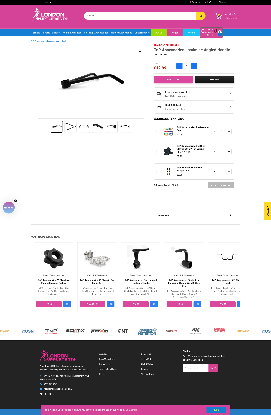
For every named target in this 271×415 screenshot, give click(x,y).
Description (163, 215)
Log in (186, 2)
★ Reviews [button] (268, 211)
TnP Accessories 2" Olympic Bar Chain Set (94, 281)
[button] (9, 208)
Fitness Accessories (121, 32)
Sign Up (213, 368)
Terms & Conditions (108, 369)
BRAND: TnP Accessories (166, 45)
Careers (144, 369)
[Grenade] (236, 329)
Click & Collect (147, 364)
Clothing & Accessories (96, 32)
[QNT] (115, 327)
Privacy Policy (105, 364)
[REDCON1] (212, 329)
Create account (199, 2)
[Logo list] (68, 331)
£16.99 (133, 304)
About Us (103, 354)
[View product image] (57, 127)
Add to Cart (173, 79)
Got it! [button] (216, 410)
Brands (36, 32)
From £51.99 (90, 304)
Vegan (175, 32)
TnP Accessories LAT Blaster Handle (225, 281)
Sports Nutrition (51, 32)
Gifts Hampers (142, 32)
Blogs (101, 374)
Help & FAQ (146, 359)
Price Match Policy (107, 359)
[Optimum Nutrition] (188, 329)
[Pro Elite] (164, 329)
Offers (191, 32)
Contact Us (146, 354)
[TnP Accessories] (44, 329)
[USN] (20, 329)
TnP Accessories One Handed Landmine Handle (138, 281)
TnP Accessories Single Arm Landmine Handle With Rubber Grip (181, 283)
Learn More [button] (131, 410)
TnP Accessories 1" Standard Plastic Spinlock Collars (51, 281)
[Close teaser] (15, 200)
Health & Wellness (72, 32)
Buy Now (214, 79)
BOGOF (159, 32)
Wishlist (212, 2)
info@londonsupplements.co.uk (58, 389)
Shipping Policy (148, 374)
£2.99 (46, 304)
